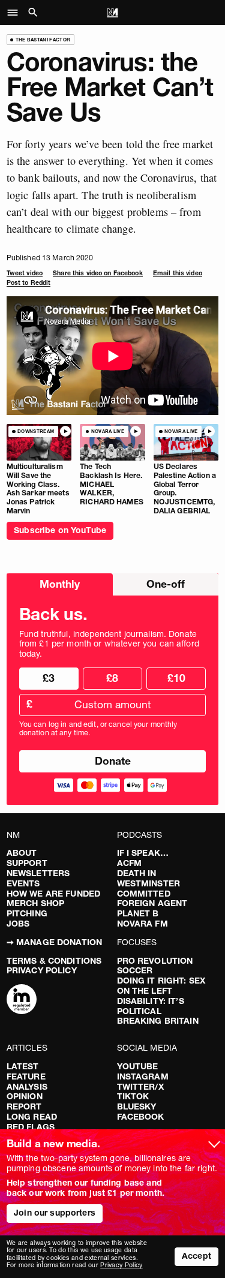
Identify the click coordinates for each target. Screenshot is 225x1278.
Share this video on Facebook (97, 273)
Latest (23, 1066)
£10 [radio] (176, 678)
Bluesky (137, 1106)
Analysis (27, 1086)
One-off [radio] (165, 584)
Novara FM (142, 923)
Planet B (138, 913)
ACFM (129, 863)
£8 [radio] (112, 678)
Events (23, 883)
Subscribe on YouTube (60, 530)
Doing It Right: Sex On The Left (161, 985)
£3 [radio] (49, 678)
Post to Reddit (29, 283)
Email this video (177, 273)
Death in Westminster (149, 878)
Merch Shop (35, 903)
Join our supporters (54, 1212)
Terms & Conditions (54, 960)
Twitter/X (140, 1086)
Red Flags (31, 1126)
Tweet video (25, 273)
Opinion (25, 1096)
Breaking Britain (158, 1020)
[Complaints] (22, 1000)
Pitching (27, 913)
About (22, 852)
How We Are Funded (53, 893)
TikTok (133, 1096)
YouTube (137, 1066)
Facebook (140, 1116)
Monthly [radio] (60, 584)
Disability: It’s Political (150, 1006)
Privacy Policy (42, 970)
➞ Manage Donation (54, 942)
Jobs (18, 923)
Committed (143, 893)
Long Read (32, 1116)
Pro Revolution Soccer (155, 965)
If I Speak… (143, 852)
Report (24, 1106)
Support (27, 863)
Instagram (143, 1076)
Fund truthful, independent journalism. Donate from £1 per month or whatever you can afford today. (109, 644)
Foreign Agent (152, 903)
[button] (16, 12)
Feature (26, 1076)
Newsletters (38, 873)
